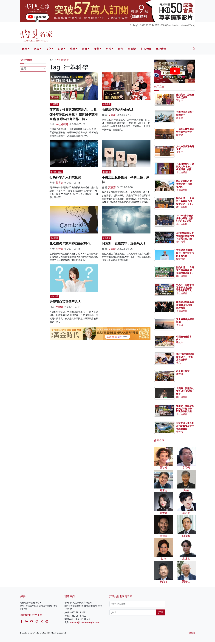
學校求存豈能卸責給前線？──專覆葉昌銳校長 (185, 357)
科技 (108, 48)
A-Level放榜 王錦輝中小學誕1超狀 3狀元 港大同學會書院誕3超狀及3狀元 (184, 221)
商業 (96, 48)
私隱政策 (191, 633)
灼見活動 (146, 48)
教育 (36, 48)
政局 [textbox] (23, 68)
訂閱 (160, 612)
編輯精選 (180, 241)
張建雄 (179, 325)
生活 (72, 48)
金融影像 (106, 104)
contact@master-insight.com (84, 622)
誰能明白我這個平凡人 (65, 302)
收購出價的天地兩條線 (117, 109)
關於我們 (161, 48)
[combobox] (33, 69)
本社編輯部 (62, 124)
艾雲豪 (112, 114)
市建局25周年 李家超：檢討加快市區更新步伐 (185, 253)
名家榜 (132, 48)
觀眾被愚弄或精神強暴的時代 (70, 243)
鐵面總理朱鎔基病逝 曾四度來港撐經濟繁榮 (185, 305)
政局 (24, 48)
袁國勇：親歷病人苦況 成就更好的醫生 (185, 391)
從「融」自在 (56, 172)
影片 (120, 48)
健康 (84, 48)
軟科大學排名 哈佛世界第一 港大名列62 (184, 184)
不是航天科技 (183, 371)
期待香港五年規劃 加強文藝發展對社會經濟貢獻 (185, 426)
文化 (48, 48)
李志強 (179, 374)
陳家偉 (179, 135)
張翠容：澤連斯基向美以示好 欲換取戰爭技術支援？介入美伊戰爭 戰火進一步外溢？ (185, 411)
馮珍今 (179, 100)
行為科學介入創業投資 (65, 177)
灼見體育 (54, 104)
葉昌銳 (179, 117)
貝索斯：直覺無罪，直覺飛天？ (124, 243)
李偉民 (179, 431)
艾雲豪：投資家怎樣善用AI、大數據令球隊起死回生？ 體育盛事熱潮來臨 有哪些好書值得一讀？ (74, 114)
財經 (60, 48)
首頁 (51, 60)
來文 (178, 362)
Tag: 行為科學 (63, 60)
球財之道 (54, 296)
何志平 (179, 152)
